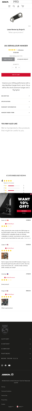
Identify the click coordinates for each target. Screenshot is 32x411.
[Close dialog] (31, 194)
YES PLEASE (24, 211)
